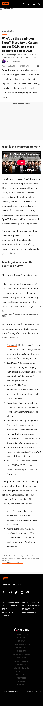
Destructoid (21, 658)
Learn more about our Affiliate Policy (12, 562)
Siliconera (21, 651)
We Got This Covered (21, 654)
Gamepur (21, 641)
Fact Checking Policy (31, 606)
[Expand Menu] (34, 3)
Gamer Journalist (21, 661)
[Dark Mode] (29, 3)
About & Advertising (10, 602)
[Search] (24, 3)
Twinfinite (21, 638)
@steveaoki (14, 306)
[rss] (4, 592)
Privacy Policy (8, 612)
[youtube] (27, 592)
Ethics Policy (28, 609)
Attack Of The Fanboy (21, 644)
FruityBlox (21, 678)
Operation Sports (21, 668)
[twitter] (16, 592)
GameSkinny (22, 665)
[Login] (38, 3)
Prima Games (21, 648)
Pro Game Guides (21, 634)
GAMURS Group (36, 691)
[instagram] (10, 592)
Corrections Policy (30, 602)
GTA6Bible (21, 685)
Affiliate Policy (29, 612)
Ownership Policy (9, 606)
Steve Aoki (12, 344)
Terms (4, 609)
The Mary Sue (21, 671)
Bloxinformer (22, 681)
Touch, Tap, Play (21, 675)
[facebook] (21, 592)
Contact (5, 616)
